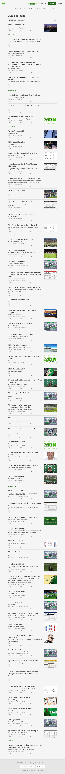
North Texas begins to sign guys (17, 155)
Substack (24, 770)
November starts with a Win (16, 721)
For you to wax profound (15, 371)
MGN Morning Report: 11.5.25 (19, 698)
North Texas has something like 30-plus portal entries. (23, 227)
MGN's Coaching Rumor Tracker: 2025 (22, 517)
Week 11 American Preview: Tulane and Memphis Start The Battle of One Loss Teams (23, 674)
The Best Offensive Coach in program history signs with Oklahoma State (23, 567)
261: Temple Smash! (15, 491)
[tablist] (16, 20)
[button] (10, 9)
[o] (50, 264)
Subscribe (52, 3)
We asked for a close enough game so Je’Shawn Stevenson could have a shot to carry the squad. (24, 169)
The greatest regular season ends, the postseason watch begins (23, 508)
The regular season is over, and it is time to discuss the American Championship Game (23, 493)
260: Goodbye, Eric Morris (18, 552)
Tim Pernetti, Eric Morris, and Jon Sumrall (19, 467)
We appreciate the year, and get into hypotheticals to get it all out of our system (25, 640)
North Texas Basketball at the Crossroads (24, 106)
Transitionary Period (13, 444)
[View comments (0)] (21, 31)
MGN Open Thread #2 (16, 476)
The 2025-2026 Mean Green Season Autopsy (24, 39)
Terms (36, 763)
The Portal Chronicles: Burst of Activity (23, 225)
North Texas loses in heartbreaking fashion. (20, 409)
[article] (32, 28)
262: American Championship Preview (22, 418)
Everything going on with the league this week (21, 749)
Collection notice (43, 763)
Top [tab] (15, 20)
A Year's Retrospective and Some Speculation (20, 636)
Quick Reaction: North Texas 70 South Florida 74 (22, 165)
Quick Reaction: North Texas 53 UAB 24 (23, 661)
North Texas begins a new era (16, 711)
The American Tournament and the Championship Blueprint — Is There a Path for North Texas (24, 64)
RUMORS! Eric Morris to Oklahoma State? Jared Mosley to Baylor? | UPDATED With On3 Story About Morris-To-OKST (24, 578)
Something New (12, 593)
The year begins (12, 144)
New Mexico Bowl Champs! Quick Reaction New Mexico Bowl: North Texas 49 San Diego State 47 (25, 275)
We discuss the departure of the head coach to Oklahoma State (24, 554)
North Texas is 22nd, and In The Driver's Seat (20, 652)
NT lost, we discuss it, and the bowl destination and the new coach (24, 395)
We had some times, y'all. (15, 241)
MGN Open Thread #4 (16, 250)
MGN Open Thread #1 (16, 591)
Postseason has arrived (14, 314)
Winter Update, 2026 (16, 131)
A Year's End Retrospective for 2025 (21, 239)
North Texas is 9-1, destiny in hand (17, 663)
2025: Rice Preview (15, 624)
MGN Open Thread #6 (16, 142)
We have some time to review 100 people (19, 119)
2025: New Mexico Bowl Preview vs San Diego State (23, 311)
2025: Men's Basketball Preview (20, 709)
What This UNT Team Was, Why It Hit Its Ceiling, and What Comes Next (24, 42)
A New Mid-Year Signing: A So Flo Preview (24, 178)
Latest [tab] (11, 20)
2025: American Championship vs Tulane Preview (23, 430)
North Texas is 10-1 (13, 604)
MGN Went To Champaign (18, 345)
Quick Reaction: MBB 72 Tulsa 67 (20, 202)
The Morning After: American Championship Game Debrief (19, 406)
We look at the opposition (15, 433)
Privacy (32, 763)
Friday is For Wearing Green (16, 53)
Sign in (60, 3)
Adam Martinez (19, 28)
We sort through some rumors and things (19, 582)
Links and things (12, 700)
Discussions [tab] (21, 20)
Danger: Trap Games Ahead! (16, 626)
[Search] (42, 3)
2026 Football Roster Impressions (20, 117)
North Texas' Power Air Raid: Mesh (21, 687)
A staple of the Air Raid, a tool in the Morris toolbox (22, 689)
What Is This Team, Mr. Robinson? (21, 214)
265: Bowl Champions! (16, 261)
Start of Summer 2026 (16, 25)
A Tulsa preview (12, 216)
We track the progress (14, 302)
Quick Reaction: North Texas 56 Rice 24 (23, 613)
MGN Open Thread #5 (16, 191)
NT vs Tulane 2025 (13, 420)
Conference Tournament (15, 68)
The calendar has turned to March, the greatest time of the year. (24, 82)
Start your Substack (28, 766)
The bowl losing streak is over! (16, 278)
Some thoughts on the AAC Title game (18, 336)
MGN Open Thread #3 (16, 369)
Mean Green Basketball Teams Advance (23, 51)
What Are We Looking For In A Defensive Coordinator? (23, 357)
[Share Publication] (45, 3)
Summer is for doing (14, 27)
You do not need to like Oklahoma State (19, 193)
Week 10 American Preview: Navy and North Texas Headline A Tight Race (25, 746)
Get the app (40, 766)
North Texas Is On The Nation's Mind (18, 733)
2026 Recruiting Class (16, 442)
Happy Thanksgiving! (16, 528)
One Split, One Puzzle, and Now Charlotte (24, 95)
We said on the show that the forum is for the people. (22, 252)
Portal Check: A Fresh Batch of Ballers (22, 153)
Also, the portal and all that (15, 263)
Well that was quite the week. (16, 97)
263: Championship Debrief (18, 393)
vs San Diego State (13, 325)
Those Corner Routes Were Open (20, 334)
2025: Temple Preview (16, 541)
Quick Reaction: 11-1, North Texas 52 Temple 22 (24, 504)
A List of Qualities (13, 360)
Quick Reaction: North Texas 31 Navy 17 (23, 731)
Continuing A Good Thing (15, 478)
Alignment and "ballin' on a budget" (18, 384)
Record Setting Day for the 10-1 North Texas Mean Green (23, 615)
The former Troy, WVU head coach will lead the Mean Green (24, 457)
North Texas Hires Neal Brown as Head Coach (23, 454)
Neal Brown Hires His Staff (18, 300)
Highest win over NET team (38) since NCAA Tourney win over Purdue (23, 204)
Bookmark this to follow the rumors (18, 519)
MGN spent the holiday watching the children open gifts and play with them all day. (24, 290)
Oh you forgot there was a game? (17, 543)
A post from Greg (13, 108)
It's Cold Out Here (13, 133)
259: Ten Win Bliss (15, 602)
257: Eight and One (15, 720)
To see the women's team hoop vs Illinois (19, 347)
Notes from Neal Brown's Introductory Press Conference (25, 381)
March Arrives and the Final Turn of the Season (23, 78)
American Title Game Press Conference (23, 465)
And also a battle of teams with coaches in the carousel (23, 678)
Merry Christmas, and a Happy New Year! (24, 287)
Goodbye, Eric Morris (16, 564)
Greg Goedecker (19, 44)
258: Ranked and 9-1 (15, 650)
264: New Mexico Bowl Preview (20, 323)
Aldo (27, 265)
